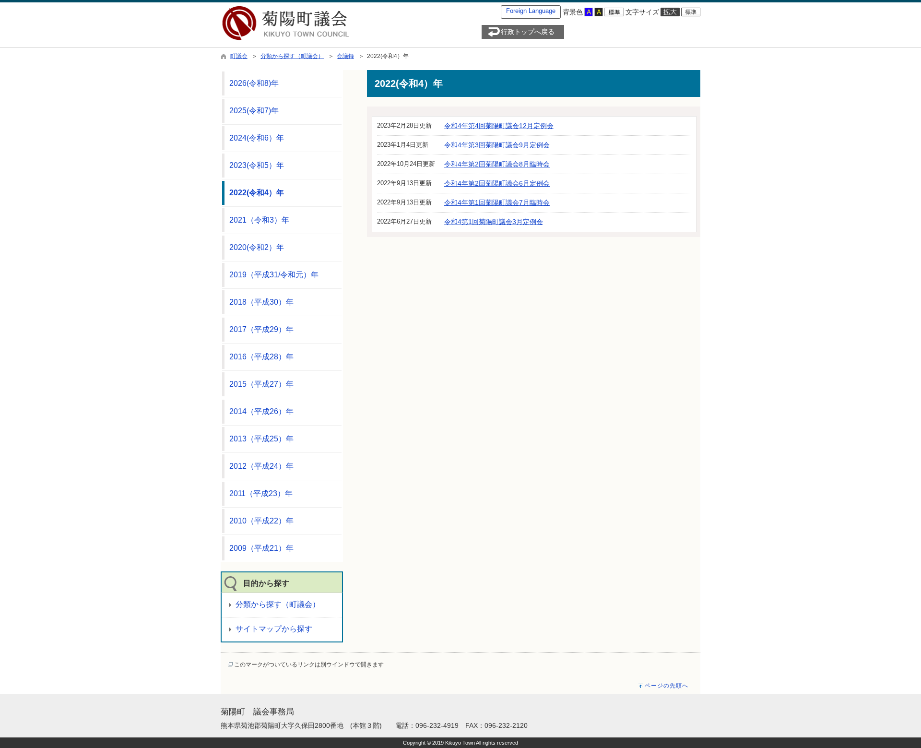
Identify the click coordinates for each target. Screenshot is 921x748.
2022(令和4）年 (256, 193)
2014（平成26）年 (261, 411)
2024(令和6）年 (256, 138)
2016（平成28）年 (261, 357)
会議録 (345, 56)
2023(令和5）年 (256, 165)
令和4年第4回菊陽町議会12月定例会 (499, 126)
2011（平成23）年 (261, 493)
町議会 (239, 56)
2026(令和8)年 (254, 83)
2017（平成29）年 (261, 329)
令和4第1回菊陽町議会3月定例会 (493, 222)
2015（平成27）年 (261, 384)
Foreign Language (530, 10)
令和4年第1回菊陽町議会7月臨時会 (497, 202)
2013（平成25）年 (261, 439)
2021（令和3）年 (259, 220)
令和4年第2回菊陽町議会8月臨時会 (497, 164)
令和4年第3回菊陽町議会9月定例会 (497, 145)
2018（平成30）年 (261, 302)
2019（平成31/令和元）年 (274, 275)
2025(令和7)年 (254, 111)
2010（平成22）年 (261, 521)
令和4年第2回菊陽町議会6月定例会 (497, 183)
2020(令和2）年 (256, 247)
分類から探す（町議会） (292, 56)
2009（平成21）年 (261, 548)
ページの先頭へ (666, 686)
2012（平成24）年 (261, 466)
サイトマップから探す (274, 629)
